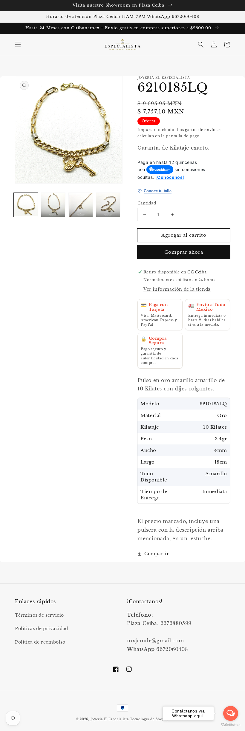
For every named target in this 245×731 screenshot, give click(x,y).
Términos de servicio (39, 615)
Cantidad (146, 203)
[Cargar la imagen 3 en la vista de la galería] (80, 205)
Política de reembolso (40, 642)
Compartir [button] (156, 553)
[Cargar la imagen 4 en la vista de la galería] (108, 205)
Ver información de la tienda (177, 289)
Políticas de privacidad (41, 628)
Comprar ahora (183, 252)
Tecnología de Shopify (149, 719)
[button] (17, 44)
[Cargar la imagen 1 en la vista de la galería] (25, 205)
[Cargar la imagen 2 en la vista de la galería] (53, 205)
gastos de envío (200, 129)
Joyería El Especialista (110, 719)
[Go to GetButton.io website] (230, 725)
